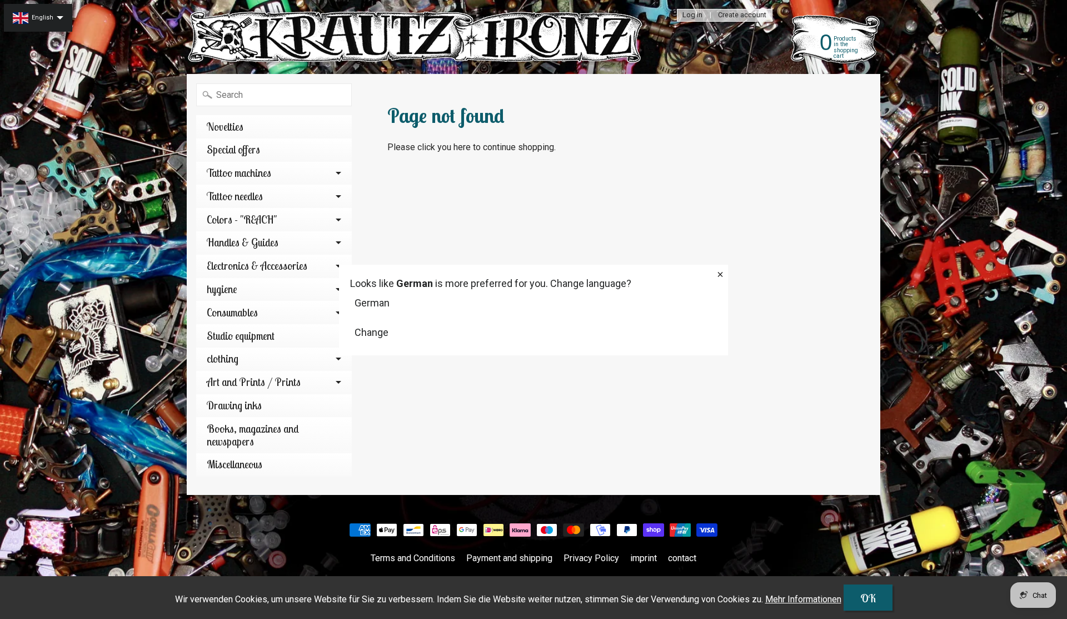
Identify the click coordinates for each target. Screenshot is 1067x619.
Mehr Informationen (803, 599)
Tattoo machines (239, 173)
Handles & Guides (242, 242)
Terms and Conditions (413, 558)
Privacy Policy (591, 558)
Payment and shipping (509, 558)
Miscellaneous (234, 464)
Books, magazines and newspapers (253, 435)
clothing (222, 358)
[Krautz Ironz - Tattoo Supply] (417, 37)
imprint (643, 558)
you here (454, 147)
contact (682, 558)
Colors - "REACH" (242, 219)
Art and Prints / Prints (254, 382)
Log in (692, 15)
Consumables (232, 312)
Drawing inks (234, 405)
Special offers (233, 149)
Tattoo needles (235, 196)
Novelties (225, 126)
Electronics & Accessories (257, 266)
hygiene (222, 289)
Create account (742, 15)
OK (868, 598)
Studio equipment (241, 336)
